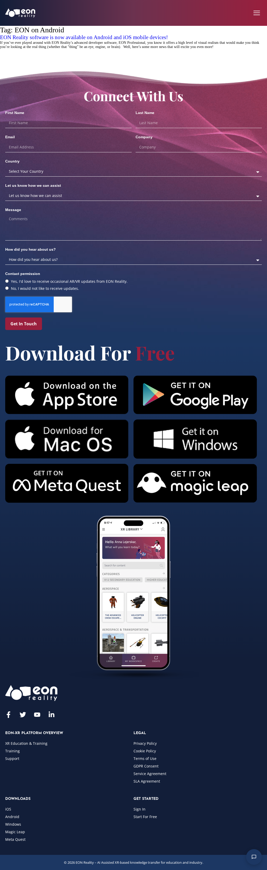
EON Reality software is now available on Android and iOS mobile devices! (84, 37)
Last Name (145, 113)
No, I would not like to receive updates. (45, 288)
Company (144, 137)
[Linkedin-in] (51, 714)
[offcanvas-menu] (257, 13)
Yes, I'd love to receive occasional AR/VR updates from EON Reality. (69, 281)
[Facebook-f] (8, 714)
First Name (14, 113)
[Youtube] (37, 714)
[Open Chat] (254, 857)
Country (12, 161)
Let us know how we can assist (33, 185)
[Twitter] (23, 714)
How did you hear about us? (30, 249)
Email (10, 137)
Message (13, 210)
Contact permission (22, 274)
